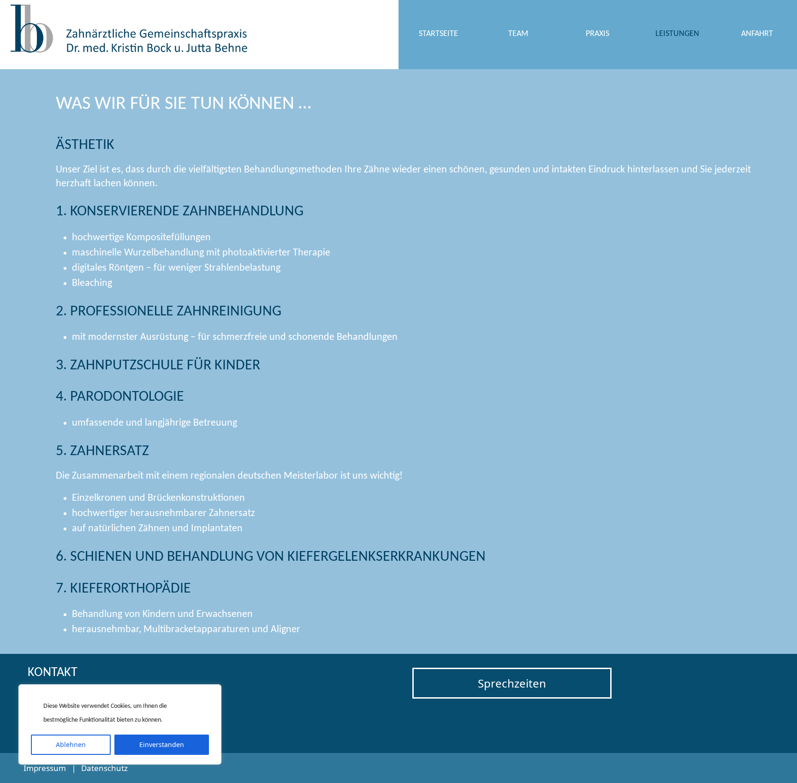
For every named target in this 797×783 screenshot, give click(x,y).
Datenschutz (104, 768)
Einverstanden (161, 744)
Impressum (45, 768)
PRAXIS (597, 34)
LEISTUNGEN (677, 34)
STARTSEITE (438, 34)
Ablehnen (71, 744)
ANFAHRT (757, 34)
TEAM (518, 34)
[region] (119, 724)
